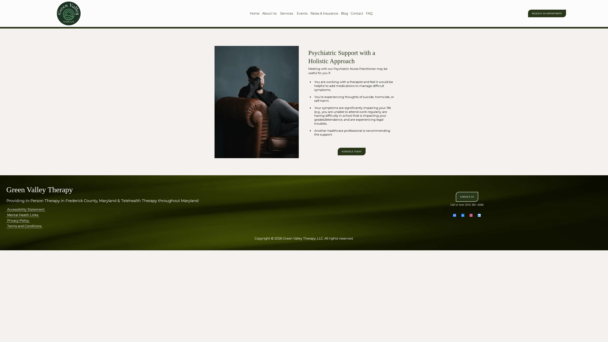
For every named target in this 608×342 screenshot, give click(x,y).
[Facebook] (463, 215)
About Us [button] (269, 13)
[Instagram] (471, 215)
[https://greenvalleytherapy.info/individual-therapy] (69, 13)
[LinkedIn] (479, 215)
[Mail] (454, 215)
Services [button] (287, 13)
